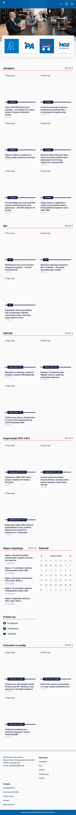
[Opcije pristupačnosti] (66, 4)
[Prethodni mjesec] (41, 556)
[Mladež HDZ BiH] (46, 46)
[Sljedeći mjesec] (70, 556)
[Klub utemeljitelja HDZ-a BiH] (64, 46)
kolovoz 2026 (55, 556)
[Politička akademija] (29, 46)
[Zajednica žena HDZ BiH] (11, 46)
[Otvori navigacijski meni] (72, 4)
